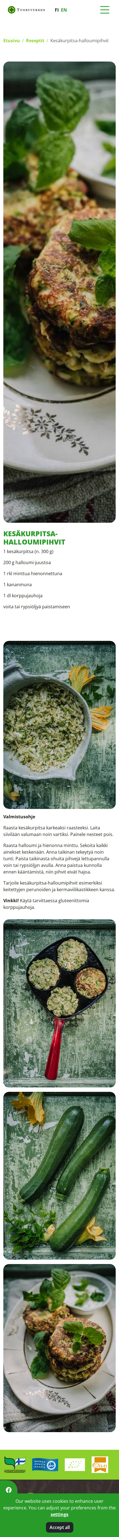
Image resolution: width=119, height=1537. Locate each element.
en (64, 10)
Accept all (60, 1527)
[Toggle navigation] (104, 10)
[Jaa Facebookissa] (9, 1490)
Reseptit (35, 41)
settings (59, 1514)
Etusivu (11, 41)
